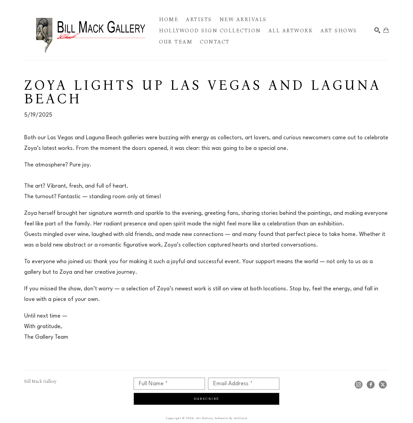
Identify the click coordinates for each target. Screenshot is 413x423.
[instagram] (359, 385)
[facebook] (371, 385)
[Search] (377, 30)
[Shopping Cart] (386, 30)
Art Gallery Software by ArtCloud (221, 418)
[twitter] (383, 385)
